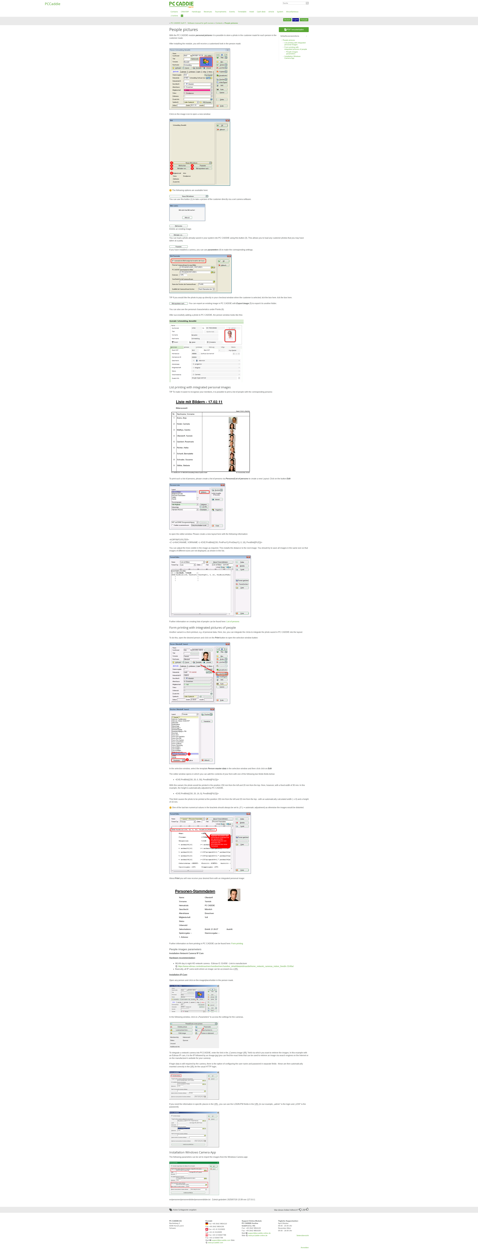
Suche (307, 3)
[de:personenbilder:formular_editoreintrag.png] (210, 843)
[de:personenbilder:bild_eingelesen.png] (206, 351)
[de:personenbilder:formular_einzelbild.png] (199, 673)
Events (232, 11)
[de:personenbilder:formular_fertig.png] (208, 911)
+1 (307, 1209)
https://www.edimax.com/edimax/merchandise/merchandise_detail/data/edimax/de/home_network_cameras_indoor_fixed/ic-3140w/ (236, 966)
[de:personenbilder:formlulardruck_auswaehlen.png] (192, 736)
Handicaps (196, 11)
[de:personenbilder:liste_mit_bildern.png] (210, 435)
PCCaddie (181, 5)
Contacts (174, 11)
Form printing (237, 943)
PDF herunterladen (295, 30)
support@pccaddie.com (221, 1240)
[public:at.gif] (207, 1235)
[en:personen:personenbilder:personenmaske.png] (194, 998)
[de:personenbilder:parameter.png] (178, 246)
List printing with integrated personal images (295, 44)
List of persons (232, 621)
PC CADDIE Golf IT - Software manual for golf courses (192, 23)
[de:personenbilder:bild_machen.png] (187, 212)
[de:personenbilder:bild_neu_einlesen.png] (199, 152)
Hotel (251, 11)
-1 (300, 1209)
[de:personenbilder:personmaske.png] (199, 79)
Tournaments (220, 11)
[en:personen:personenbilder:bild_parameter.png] (194, 1085)
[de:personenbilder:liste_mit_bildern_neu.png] (197, 506)
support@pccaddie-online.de (259, 1233)
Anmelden (305, 1248)
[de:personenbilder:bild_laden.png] (178, 235)
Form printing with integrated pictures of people (295, 48)
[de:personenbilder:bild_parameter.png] (200, 273)
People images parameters (292, 53)
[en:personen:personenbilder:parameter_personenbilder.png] (194, 1035)
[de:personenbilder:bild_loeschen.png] (178, 226)
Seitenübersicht (303, 1235)
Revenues (208, 11)
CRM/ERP (185, 11)
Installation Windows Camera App (292, 57)
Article (271, 11)
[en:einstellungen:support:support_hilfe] (182, 15)
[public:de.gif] (207, 1224)
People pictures (231, 23)
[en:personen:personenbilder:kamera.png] (194, 1178)
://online (174, 15)
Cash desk (261, 11)
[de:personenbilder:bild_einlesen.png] (189, 196)
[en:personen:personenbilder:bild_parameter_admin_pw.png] (194, 1129)
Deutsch (287, 20)
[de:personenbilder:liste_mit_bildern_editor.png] (210, 586)
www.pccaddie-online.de (257, 1235)
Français (304, 20)
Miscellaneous (292, 11)
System (280, 11)
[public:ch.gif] (207, 1229)
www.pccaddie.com (215, 1243)
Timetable (242, 11)
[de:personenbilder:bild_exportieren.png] (178, 303)
